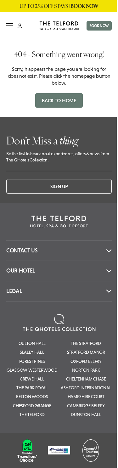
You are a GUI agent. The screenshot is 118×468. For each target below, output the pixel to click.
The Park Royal (32, 387)
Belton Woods (32, 396)
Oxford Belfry (86, 361)
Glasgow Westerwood (32, 370)
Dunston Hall (86, 414)
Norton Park (86, 370)
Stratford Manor (86, 352)
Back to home (59, 100)
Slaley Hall (32, 352)
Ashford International (86, 387)
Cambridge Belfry (86, 405)
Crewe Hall (32, 378)
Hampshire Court (86, 396)
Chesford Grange (32, 405)
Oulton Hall (32, 343)
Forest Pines (32, 361)
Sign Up (59, 186)
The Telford (32, 414)
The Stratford (86, 343)
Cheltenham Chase (86, 378)
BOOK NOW (99, 26)
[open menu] (9, 25)
